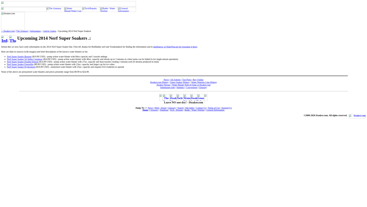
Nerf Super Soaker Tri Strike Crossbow (25, 59)
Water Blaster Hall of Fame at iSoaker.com (191, 85)
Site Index (189, 108)
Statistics (180, 87)
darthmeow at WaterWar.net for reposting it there (175, 47)
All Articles (175, 79)
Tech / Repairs (176, 110)
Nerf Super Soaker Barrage (19, 56)
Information (35, 31)
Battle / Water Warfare (195, 110)
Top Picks (186, 79)
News (166, 79)
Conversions (191, 87)
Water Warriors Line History (204, 82)
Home (145, 110)
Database (164, 110)
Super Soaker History (180, 82)
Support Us (226, 108)
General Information (215, 110)
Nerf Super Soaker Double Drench (22, 62)
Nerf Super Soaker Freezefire (20, 64)
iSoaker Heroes (163, 85)
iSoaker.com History (159, 82)
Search (180, 108)
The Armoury (22, 31)
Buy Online (198, 79)
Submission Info (167, 87)
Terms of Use (214, 108)
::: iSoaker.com (8, 31)
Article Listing (49, 31)
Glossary (203, 87)
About (163, 108)
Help (157, 108)
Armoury (154, 110)
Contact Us (201, 108)
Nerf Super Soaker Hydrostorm (21, 67)
